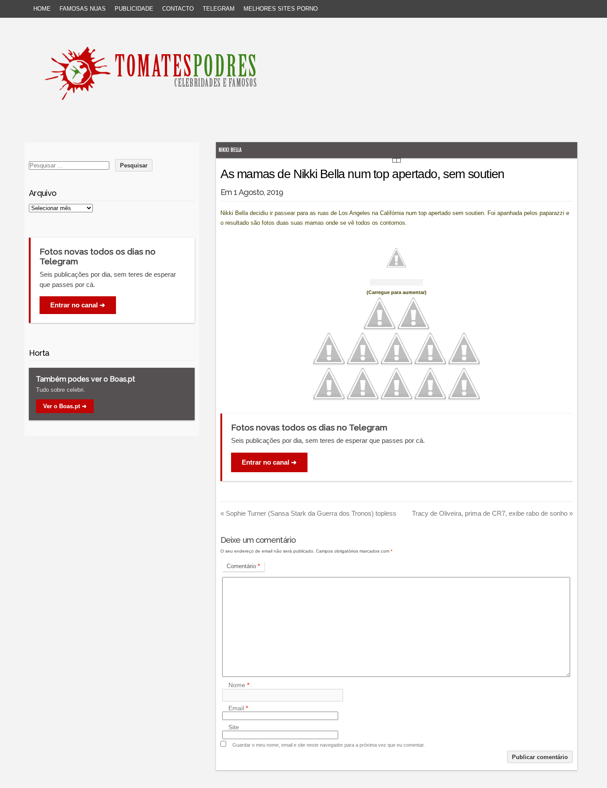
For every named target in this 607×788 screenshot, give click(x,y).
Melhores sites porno (281, 8)
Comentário (243, 566)
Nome (238, 685)
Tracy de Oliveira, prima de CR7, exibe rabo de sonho (492, 513)
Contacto (178, 8)
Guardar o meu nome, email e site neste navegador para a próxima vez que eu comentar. (328, 745)
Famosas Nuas (83, 8)
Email (238, 708)
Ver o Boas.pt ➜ (65, 406)
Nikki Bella (230, 150)
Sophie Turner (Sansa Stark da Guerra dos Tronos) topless (308, 513)
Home (42, 8)
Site (233, 727)
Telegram (219, 8)
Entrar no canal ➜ (269, 462)
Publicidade (134, 8)
